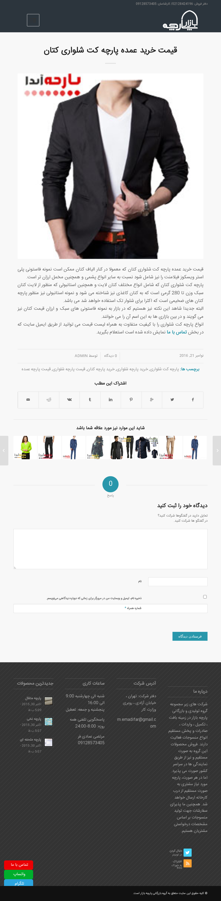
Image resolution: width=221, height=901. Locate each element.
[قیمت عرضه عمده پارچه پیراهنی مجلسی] (25, 447)
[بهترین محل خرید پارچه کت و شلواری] (122, 447)
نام (139, 581)
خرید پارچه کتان (101, 369)
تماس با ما (19, 864)
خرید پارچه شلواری (132, 369)
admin (81, 356)
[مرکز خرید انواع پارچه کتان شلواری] (170, 447)
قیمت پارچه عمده (36, 369)
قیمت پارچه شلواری (69, 369)
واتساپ (19, 874)
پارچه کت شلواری (164, 369)
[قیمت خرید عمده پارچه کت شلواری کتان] (110, 166)
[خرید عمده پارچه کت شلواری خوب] (195, 447)
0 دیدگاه (110, 356)
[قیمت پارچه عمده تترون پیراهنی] (146, 447)
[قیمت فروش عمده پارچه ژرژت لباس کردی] (98, 447)
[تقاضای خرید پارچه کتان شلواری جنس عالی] (49, 447)
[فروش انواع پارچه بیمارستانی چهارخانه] (217, 450)
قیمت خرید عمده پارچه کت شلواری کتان (110, 50)
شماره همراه (133, 608)
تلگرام (19, 883)
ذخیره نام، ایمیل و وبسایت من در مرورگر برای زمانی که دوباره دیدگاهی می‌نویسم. (93, 598)
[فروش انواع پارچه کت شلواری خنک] (73, 447)
